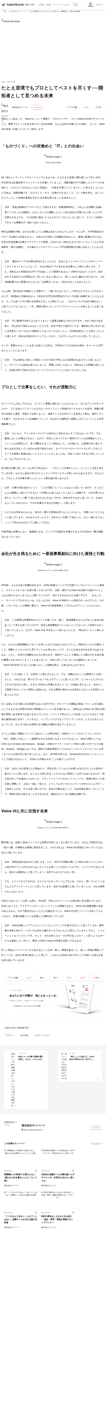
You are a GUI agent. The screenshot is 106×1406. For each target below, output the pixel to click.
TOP (4, 11)
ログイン (99, 4)
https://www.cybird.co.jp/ (33, 1129)
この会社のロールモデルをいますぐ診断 (27, 1006)
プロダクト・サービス (42, 1035)
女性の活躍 (24, 1035)
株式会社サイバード (18, 11)
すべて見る (95, 1143)
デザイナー (10, 1035)
